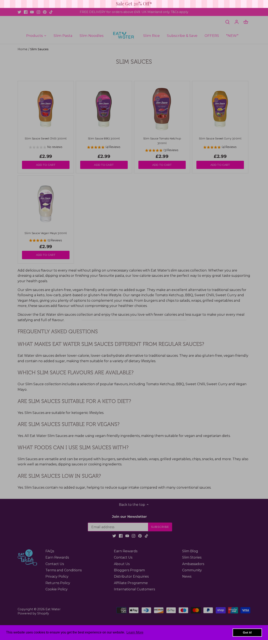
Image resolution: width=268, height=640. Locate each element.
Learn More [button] (134, 632)
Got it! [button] (247, 632)
